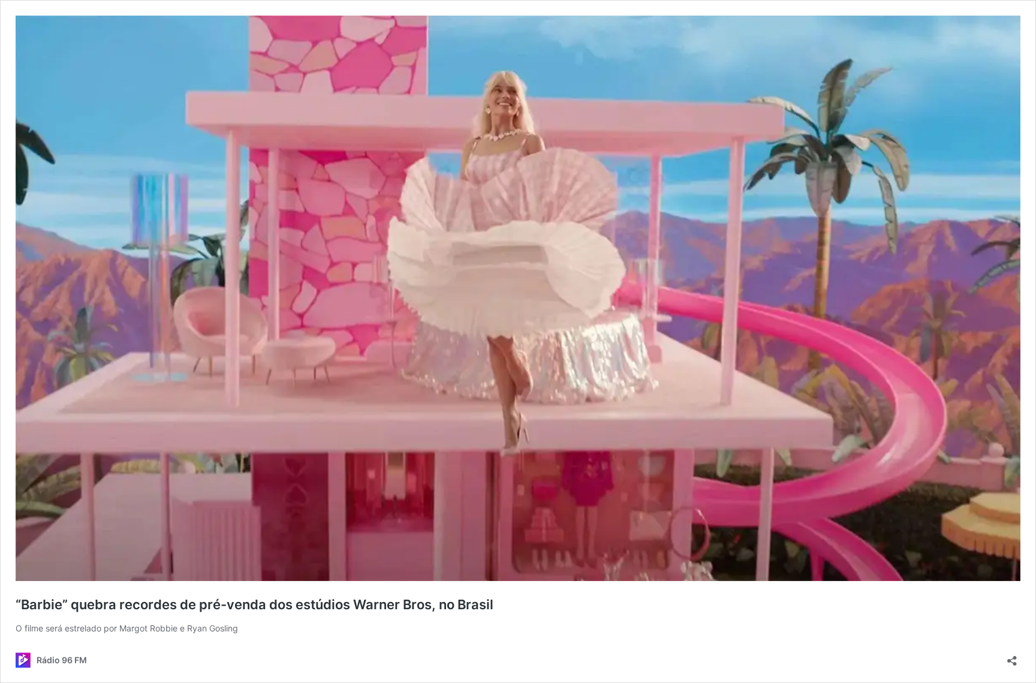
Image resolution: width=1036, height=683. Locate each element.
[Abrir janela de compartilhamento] (1012, 657)
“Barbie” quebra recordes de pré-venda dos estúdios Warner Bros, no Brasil (254, 604)
